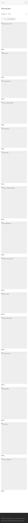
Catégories (4, 14)
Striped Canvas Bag (7, 258)
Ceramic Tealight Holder (8, 188)
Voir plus (14, 496)
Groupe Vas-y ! (21, 520)
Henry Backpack (6, 223)
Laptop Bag (5, 152)
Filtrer (9, 14)
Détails (2, 49)
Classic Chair (5, 294)
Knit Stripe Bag (6, 353)
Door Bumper (5, 129)
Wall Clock (5, 53)
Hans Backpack (6, 81)
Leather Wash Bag (7, 318)
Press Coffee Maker (7, 103)
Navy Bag (4, 424)
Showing (9, 19)
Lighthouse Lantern (7, 24)
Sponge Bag (5, 389)
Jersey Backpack (6, 459)
